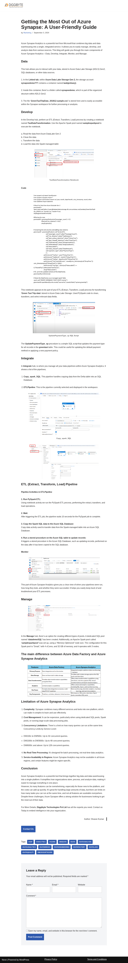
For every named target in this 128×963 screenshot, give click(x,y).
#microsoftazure (45, 852)
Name (29, 885)
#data (72, 842)
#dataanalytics (29, 847)
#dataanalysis (85, 842)
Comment (31, 896)
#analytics (41, 842)
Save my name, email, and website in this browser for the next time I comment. (62, 931)
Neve (4, 960)
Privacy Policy (50, 959)
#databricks (45, 847)
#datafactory (79, 847)
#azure (52, 842)
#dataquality (28, 852)
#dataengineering (61, 847)
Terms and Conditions (97, 959)
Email (55, 885)
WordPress (24, 960)
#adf (30, 842)
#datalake (93, 847)
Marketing (27, 33)
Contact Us (28, 829)
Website (81, 885)
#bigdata (63, 842)
